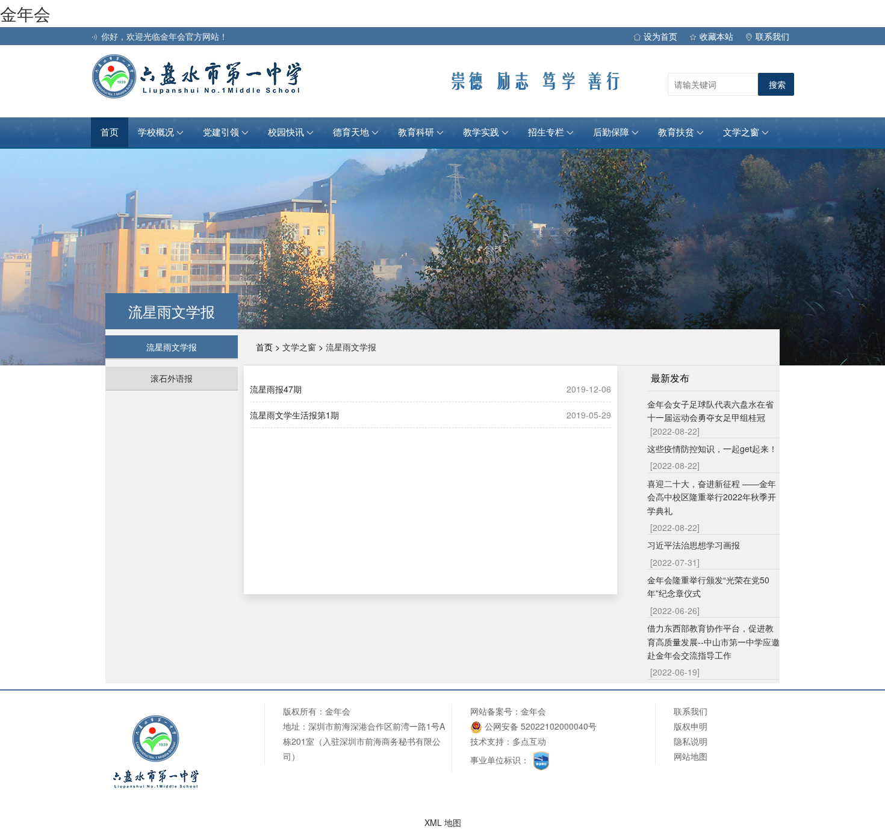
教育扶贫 (677, 132)
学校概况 (157, 132)
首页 (110, 132)
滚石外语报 (172, 378)
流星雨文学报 (171, 347)
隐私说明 (690, 741)
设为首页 (660, 36)
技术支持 (487, 741)
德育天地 (352, 132)
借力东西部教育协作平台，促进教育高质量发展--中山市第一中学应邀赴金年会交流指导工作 (713, 641)
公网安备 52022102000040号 (539, 726)
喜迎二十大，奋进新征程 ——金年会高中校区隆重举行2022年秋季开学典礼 (711, 497)
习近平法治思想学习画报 (693, 545)
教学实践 (482, 132)
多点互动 (529, 741)
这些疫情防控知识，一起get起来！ (712, 448)
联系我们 (772, 36)
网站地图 (690, 756)
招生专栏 (547, 132)
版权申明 (690, 726)
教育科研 (417, 132)
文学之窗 (742, 132)
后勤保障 (612, 132)
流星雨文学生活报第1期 (294, 415)
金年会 (25, 13)
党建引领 (222, 132)
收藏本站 (716, 36)
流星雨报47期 (276, 389)
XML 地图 (442, 822)
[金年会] (199, 76)
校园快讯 (287, 132)
